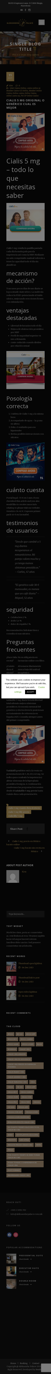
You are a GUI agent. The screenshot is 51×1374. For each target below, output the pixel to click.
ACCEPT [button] (30, 692)
